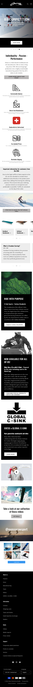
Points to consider (8, 649)
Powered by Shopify (15, 681)
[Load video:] (16, 472)
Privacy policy (25, 681)
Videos (5, 629)
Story (4, 582)
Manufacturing (7, 585)
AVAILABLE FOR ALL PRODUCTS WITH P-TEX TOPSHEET (16, 394)
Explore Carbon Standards (15, 324)
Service (5, 652)
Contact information (21, 683)
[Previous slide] (11, 49)
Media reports (7, 632)
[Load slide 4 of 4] (19, 49)
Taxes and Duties (8, 612)
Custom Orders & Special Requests (13, 656)
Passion (5, 578)
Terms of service (12, 683)
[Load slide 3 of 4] (17, 49)
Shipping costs (7, 609)
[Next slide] (22, 49)
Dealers (5, 619)
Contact (5, 605)
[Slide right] (20, 238)
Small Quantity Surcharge (10, 616)
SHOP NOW (16, 42)
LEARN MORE (11, 454)
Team (4, 589)
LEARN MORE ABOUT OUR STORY (16, 77)
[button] (2, 4)
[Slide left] (13, 238)
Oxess (9, 681)
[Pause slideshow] (31, 49)
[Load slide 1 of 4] (14, 49)
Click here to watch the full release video (16, 210)
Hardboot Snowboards (6, 232)
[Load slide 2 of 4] (15, 49)
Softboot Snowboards (20, 232)
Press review (6, 636)
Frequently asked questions (11, 645)
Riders (5, 592)
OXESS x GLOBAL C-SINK (10, 596)
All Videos (17, 516)
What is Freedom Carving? (11, 246)
